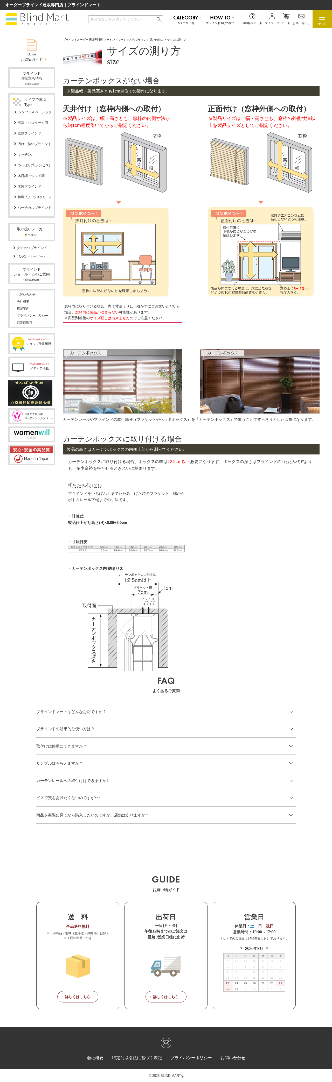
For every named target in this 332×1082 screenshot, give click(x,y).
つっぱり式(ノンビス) (34, 165)
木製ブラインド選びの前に (146, 39)
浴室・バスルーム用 (33, 122)
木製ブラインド (29, 186)
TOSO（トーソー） (32, 256)
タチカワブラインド (32, 248)
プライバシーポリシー (32, 315)
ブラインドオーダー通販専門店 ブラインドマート (94, 39)
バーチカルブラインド (34, 207)
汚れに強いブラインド (34, 144)
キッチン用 (26, 154)
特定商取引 (24, 322)
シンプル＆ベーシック (35, 112)
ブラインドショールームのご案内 (31, 271)
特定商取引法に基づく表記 (137, 1058)
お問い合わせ (26, 294)
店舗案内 (23, 308)
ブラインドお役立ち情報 (32, 76)
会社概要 (23, 301)
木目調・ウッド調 (31, 175)
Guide (32, 57)
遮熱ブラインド (29, 133)
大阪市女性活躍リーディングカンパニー (39, 416)
